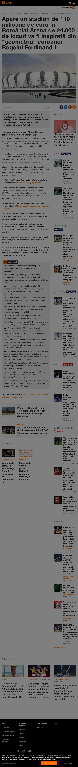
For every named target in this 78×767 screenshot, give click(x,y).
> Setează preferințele (9, 763)
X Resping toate (67, 763)
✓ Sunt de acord (49, 763)
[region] (39, 759)
